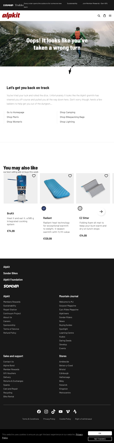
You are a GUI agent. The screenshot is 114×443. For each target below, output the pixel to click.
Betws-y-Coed (66, 365)
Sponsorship (9, 325)
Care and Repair (10, 388)
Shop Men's (13, 116)
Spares (6, 384)
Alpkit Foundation (13, 279)
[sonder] (8, 5)
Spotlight (63, 329)
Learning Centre (66, 332)
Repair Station (10, 309)
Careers (6, 321)
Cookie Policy (65, 419)
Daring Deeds (65, 340)
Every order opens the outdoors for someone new (43, 3)
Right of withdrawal (83, 419)
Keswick (63, 384)
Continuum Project (12, 313)
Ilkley (61, 381)
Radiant (47, 217)
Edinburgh (64, 373)
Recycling (7, 392)
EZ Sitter (84, 217)
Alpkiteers (64, 313)
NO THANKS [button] (100, 438)
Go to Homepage (15, 112)
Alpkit (6, 266)
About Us (7, 317)
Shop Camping (67, 112)
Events (62, 348)
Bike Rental (8, 396)
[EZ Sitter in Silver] (80, 208)
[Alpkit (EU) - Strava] (75, 411)
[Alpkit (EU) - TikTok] (53, 411)
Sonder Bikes (10, 273)
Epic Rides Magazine (68, 309)
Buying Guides (65, 325)
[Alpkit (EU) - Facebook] (39, 411)
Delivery (7, 377)
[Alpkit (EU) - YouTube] (60, 411)
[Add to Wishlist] (33, 175)
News (62, 321)
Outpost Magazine (67, 305)
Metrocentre (65, 392)
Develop (63, 344)
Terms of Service (11, 329)
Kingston (63, 388)
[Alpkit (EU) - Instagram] (46, 411)
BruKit (10, 213)
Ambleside (64, 361)
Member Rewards (11, 369)
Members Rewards (11, 301)
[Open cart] (104, 15)
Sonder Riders (65, 317)
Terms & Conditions (30, 419)
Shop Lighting (67, 121)
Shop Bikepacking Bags (72, 116)
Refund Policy (9, 332)
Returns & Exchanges (13, 381)
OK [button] (100, 433)
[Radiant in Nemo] (44, 208)
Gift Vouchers (9, 373)
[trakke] (19, 5)
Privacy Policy (49, 419)
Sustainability (72, 3)
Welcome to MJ (66, 301)
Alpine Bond (8, 365)
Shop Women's (14, 121)
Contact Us (8, 361)
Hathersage (64, 377)
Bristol (62, 369)
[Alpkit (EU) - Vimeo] (68, 411)
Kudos (62, 336)
